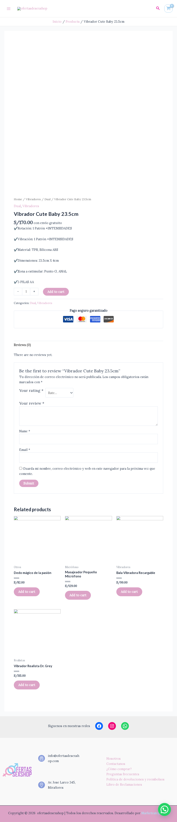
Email (24, 450)
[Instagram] (112, 726)
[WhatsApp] (125, 726)
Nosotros (113, 758)
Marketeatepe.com (155, 813)
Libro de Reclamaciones (124, 784)
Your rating (31, 390)
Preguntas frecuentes (122, 774)
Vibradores (33, 199)
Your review (31, 403)
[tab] (22, 345)
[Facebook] (99, 726)
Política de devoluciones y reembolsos (135, 779)
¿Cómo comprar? (119, 769)
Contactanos (115, 764)
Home (18, 199)
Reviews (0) (22, 345)
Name (24, 431)
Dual (47, 199)
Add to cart (55, 292)
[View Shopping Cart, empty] (168, 9)
